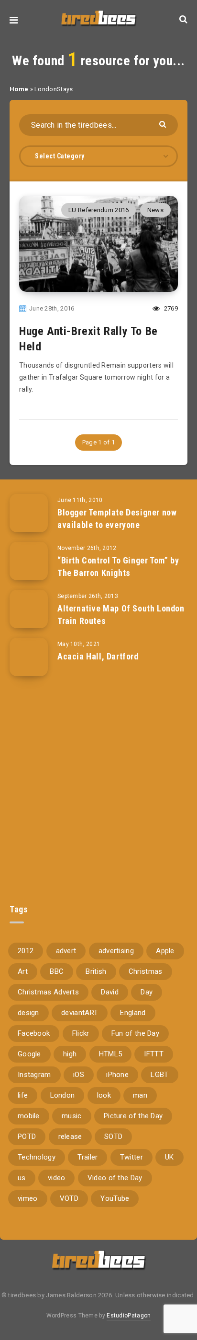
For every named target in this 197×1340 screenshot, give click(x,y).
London (62, 1095)
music (72, 1116)
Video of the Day (115, 1177)
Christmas (146, 971)
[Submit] (163, 124)
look (104, 1095)
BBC (57, 971)
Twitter (131, 1157)
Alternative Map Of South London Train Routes (121, 614)
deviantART (79, 1012)
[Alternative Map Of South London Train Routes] (29, 609)
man (140, 1095)
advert (66, 950)
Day (147, 992)
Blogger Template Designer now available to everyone (116, 518)
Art (23, 971)
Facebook (34, 1033)
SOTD (113, 1136)
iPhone (117, 1074)
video (57, 1177)
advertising (116, 950)
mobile (29, 1116)
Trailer (87, 1157)
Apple (165, 950)
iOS (78, 1074)
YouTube (114, 1198)
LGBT (159, 1074)
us (22, 1177)
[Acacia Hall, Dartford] (29, 657)
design (28, 1012)
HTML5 (110, 1054)
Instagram (34, 1074)
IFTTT (154, 1054)
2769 (170, 308)
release (70, 1136)
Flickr (80, 1033)
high (70, 1054)
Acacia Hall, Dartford (98, 656)
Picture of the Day (133, 1116)
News (155, 210)
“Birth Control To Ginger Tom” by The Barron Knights (118, 566)
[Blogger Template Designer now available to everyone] (29, 513)
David (110, 992)
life (23, 1095)
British (96, 971)
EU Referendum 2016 (98, 210)
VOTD (69, 1198)
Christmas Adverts (48, 992)
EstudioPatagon (129, 1315)
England (132, 1012)
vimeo (28, 1198)
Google (29, 1054)
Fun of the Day (135, 1033)
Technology (36, 1157)
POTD (27, 1136)
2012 (25, 950)
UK (169, 1157)
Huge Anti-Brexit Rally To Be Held (88, 338)
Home (19, 89)
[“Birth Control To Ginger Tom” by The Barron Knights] (29, 561)
